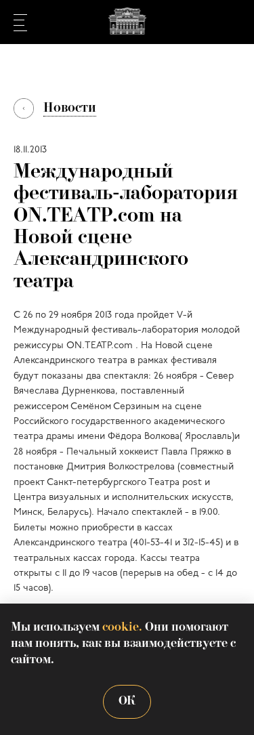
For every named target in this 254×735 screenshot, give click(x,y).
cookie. (122, 627)
